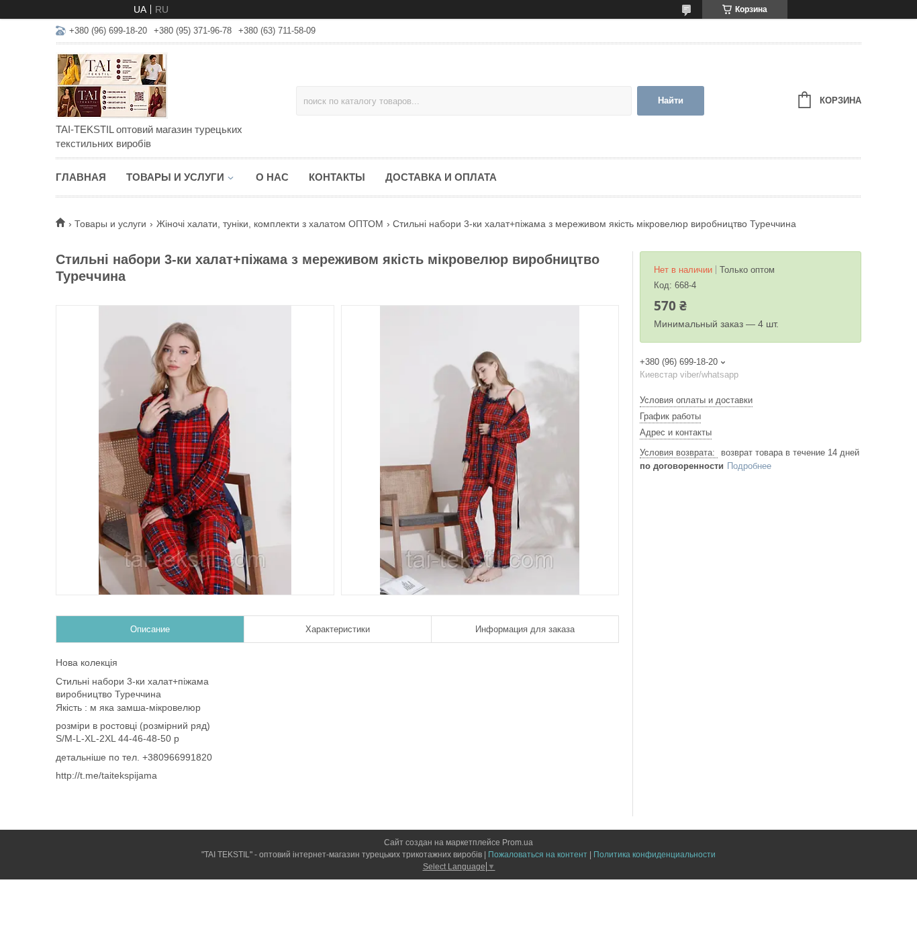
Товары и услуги (175, 177)
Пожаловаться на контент (537, 854)
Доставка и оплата (441, 177)
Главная (81, 177)
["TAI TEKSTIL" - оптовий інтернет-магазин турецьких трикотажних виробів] (173, 84)
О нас (272, 177)
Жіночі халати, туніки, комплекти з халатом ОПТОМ (269, 223)
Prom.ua (517, 842)
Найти (670, 100)
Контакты (337, 177)
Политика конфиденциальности (654, 854)
